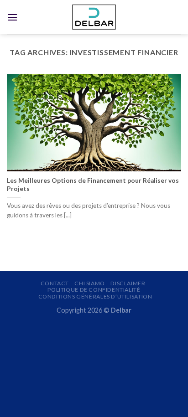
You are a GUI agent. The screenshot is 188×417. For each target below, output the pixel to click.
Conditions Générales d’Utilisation (95, 296)
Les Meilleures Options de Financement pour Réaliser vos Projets (93, 184)
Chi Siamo (89, 283)
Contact (55, 283)
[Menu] (12, 17)
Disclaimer (127, 283)
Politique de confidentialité (93, 289)
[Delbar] (94, 17)
